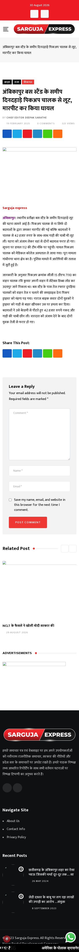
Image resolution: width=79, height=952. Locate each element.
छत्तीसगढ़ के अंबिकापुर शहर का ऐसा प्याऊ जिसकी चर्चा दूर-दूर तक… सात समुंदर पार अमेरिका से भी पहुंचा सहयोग (52, 877)
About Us (13, 821)
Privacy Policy (16, 837)
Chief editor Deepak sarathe (27, 117)
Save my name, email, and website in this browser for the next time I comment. (39, 505)
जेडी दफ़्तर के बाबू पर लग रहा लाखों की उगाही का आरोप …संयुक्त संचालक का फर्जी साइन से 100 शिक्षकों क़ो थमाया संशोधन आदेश (51, 904)
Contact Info (16, 829)
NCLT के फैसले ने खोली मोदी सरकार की (28, 626)
